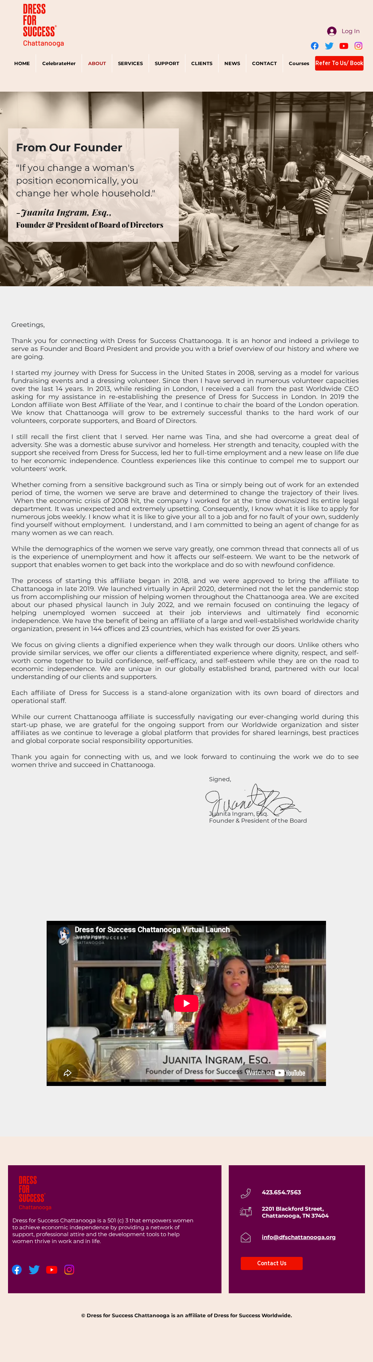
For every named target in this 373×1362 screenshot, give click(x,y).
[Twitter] (329, 46)
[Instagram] (358, 46)
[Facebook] (315, 46)
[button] (130, 63)
